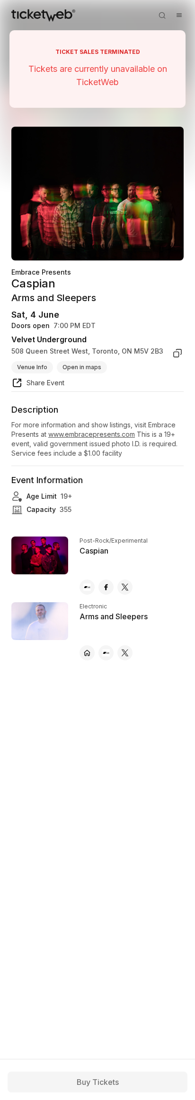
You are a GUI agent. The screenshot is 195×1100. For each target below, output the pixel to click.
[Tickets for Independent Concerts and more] (43, 15)
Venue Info (32, 367)
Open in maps (81, 367)
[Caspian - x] (125, 587)
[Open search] (162, 15)
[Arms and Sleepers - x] (125, 652)
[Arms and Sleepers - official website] (87, 652)
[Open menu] (179, 15)
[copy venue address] (177, 353)
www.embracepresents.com (91, 434)
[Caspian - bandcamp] (87, 587)
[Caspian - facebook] (106, 587)
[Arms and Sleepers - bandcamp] (106, 652)
